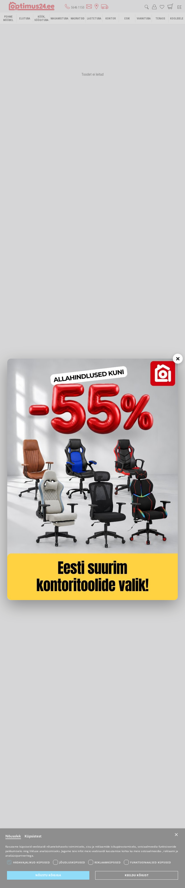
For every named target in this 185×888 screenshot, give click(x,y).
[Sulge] (178, 359)
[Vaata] (92, 479)
